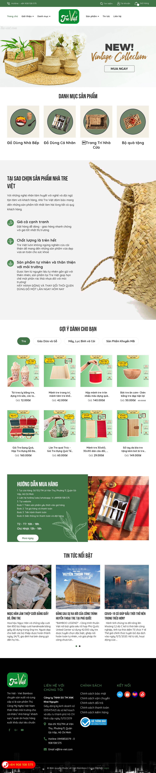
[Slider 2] (78, 56)
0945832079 (64, 738)
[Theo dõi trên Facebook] (9, 730)
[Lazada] (135, 694)
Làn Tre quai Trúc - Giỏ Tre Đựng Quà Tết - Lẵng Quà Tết (59, 451)
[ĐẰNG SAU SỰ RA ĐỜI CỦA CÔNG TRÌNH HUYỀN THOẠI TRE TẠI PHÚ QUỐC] (78, 587)
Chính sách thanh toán (94, 707)
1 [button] (76, 646)
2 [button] (79, 646)
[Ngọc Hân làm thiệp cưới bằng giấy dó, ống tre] (29, 587)
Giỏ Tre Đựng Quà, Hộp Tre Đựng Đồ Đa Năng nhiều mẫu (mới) (23, 451)
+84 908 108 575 (29, 3)
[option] (78, 56)
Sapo (106, 768)
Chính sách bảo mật (93, 693)
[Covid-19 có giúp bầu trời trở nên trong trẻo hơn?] (127, 587)
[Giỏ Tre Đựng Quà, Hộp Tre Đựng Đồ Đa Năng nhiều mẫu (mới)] (23, 426)
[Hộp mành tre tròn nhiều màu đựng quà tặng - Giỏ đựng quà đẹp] (96, 371)
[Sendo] (142, 694)
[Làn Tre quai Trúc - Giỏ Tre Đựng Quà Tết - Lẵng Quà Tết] (60, 426)
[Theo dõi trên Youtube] (22, 730)
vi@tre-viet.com (64, 749)
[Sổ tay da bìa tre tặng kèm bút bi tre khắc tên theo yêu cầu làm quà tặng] (133, 426)
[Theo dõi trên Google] (16, 730)
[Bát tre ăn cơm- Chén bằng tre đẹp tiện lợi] (133, 371)
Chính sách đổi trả (91, 703)
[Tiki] (120, 694)
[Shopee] (127, 694)
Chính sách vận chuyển (95, 698)
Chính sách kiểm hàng (94, 712)
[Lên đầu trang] (150, 758)
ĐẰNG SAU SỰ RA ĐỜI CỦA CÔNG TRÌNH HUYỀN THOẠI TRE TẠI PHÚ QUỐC (76, 615)
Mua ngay (28, 538)
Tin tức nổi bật (78, 555)
